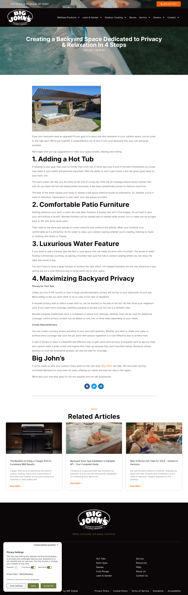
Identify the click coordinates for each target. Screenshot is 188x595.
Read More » (15, 486)
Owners (157, 17)
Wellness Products (66, 17)
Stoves (132, 17)
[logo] (22, 17)
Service (143, 17)
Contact (171, 17)
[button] (87, 386)
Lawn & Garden (90, 17)
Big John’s (107, 366)
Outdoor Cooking (114, 17)
